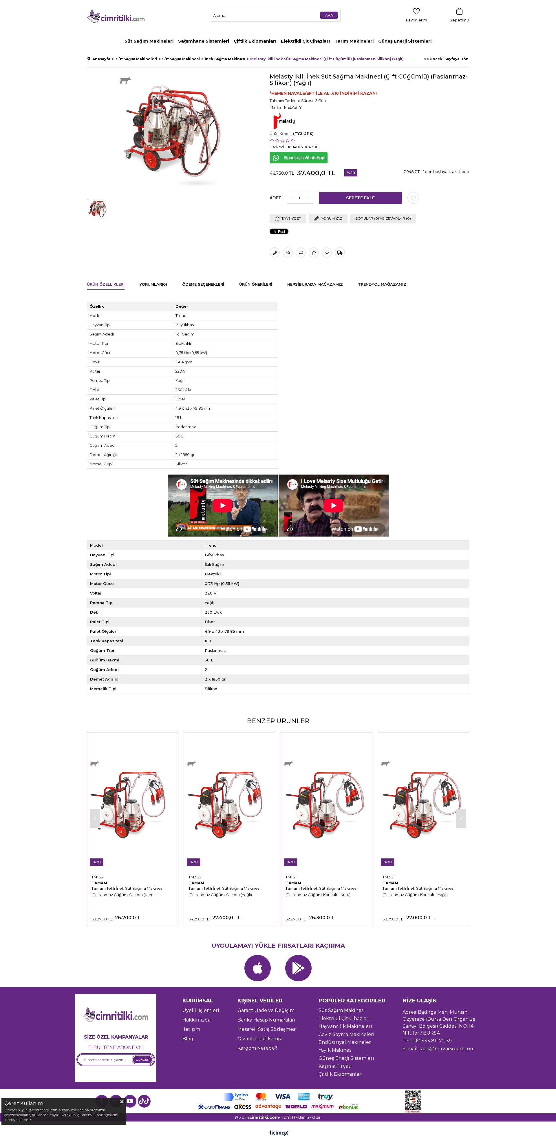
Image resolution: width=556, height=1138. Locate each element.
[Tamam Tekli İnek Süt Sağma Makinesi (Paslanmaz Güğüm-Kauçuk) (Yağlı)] (423, 803)
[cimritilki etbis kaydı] (415, 1101)
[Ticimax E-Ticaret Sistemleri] (278, 1133)
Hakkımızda (196, 1020)
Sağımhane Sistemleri (203, 41)
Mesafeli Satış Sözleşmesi (267, 1029)
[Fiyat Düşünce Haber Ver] (327, 252)
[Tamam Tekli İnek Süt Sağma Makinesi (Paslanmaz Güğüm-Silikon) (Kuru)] (132, 803)
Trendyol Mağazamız (382, 284)
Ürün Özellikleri (106, 284)
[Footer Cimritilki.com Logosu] (115, 1015)
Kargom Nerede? (257, 1048)
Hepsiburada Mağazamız (315, 284)
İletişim (191, 1029)
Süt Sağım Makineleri (149, 41)
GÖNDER (142, 1060)
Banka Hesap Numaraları (266, 1020)
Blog (187, 1039)
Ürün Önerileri (255, 284)
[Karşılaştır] (301, 252)
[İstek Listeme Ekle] (288, 252)
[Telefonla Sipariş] (275, 252)
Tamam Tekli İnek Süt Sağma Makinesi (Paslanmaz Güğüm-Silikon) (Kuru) (127, 891)
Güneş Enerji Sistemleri (404, 41)
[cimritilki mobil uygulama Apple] (257, 968)
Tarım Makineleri (354, 41)
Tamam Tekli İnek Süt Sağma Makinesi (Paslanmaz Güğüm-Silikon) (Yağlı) (224, 891)
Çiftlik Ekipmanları (255, 41)
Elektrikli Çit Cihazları (305, 41)
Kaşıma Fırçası (335, 1066)
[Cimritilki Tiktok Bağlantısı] (144, 1101)
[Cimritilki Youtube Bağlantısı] (130, 1101)
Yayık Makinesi (336, 1050)
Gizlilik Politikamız (259, 1039)
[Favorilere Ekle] (413, 198)
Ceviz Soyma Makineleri (346, 1034)
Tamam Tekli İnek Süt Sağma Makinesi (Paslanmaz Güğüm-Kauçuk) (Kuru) (321, 891)
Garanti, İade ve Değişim (266, 1010)
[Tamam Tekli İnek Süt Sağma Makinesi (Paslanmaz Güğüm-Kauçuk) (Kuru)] (326, 803)
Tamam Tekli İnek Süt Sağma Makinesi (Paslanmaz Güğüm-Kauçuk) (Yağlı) (418, 891)
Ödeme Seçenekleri (203, 284)
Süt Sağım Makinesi (342, 1010)
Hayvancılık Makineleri (345, 1026)
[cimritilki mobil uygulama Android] (298, 968)
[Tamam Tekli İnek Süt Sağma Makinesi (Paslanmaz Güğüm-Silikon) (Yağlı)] (229, 803)
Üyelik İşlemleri (200, 1010)
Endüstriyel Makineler (345, 1042)
